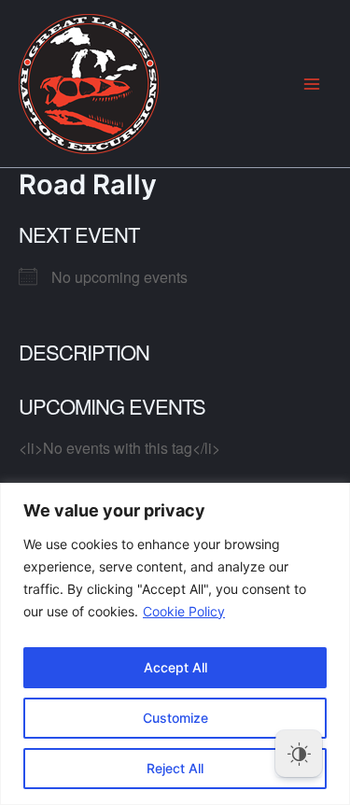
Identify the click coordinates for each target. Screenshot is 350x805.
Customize (175, 718)
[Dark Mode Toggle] (298, 753)
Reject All (175, 768)
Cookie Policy (184, 611)
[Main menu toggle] (311, 84)
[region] (175, 644)
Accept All (175, 667)
